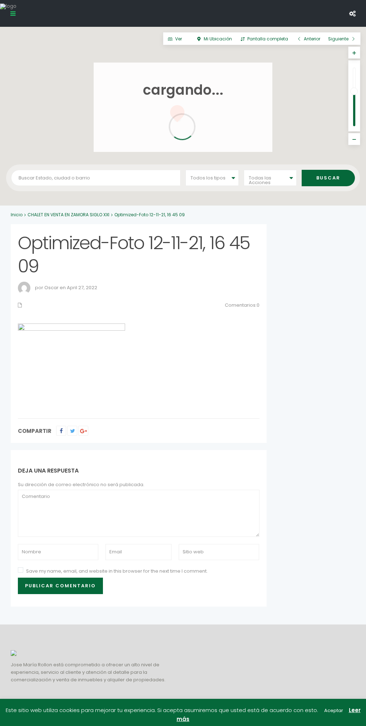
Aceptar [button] (333, 710)
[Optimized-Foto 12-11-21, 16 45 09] (71, 363)
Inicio (17, 215)
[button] (291, 192)
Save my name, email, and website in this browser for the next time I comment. (117, 571)
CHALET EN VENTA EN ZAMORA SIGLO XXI (68, 215)
